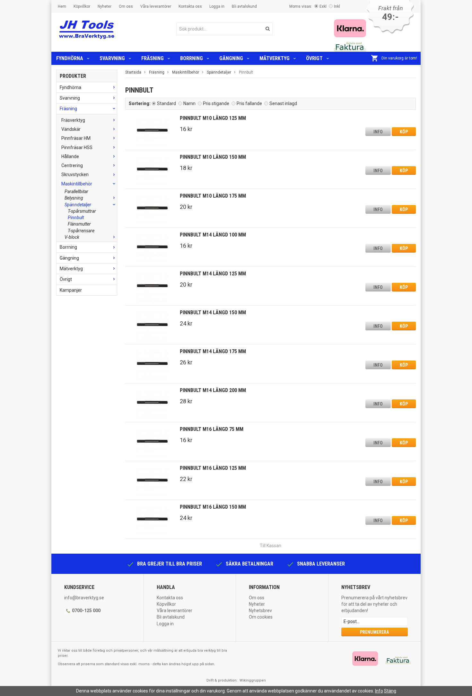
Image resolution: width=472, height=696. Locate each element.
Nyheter (104, 6)
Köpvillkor (82, 6)
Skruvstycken (75, 174)
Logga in (216, 6)
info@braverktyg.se (84, 597)
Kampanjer (71, 290)
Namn (189, 103)
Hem (62, 6)
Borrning (191, 58)
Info (378, 131)
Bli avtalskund (244, 6)
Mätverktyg (274, 58)
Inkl (337, 6)
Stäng (390, 690)
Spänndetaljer (78, 204)
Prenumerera (374, 632)
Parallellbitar (76, 191)
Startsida (133, 72)
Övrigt (314, 58)
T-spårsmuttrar (82, 211)
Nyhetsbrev (260, 610)
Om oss (126, 6)
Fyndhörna (69, 58)
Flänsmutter (79, 224)
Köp (404, 131)
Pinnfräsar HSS (76, 147)
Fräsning (152, 58)
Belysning (74, 198)
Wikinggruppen (253, 680)
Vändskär (71, 129)
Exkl (323, 6)
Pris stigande (216, 103)
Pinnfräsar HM (76, 138)
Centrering (72, 165)
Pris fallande (249, 103)
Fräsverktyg (73, 120)
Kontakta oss (190, 6)
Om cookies (261, 617)
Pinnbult (76, 217)
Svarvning (112, 58)
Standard (166, 103)
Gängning (231, 58)
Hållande (70, 156)
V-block (72, 237)
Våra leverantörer (155, 6)
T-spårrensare (81, 230)
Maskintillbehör (76, 183)
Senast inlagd (283, 103)
